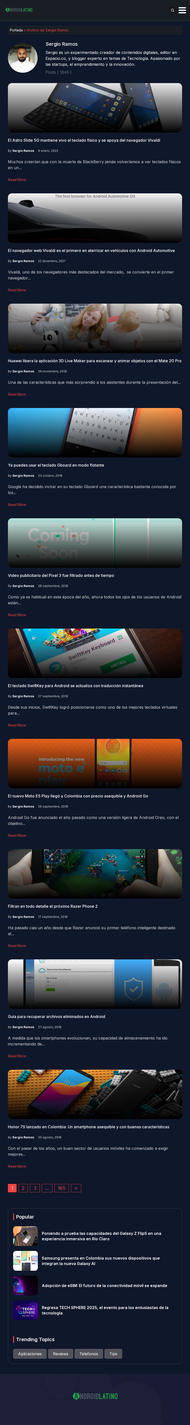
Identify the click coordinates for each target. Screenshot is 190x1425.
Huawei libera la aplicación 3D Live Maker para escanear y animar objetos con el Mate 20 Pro (95, 360)
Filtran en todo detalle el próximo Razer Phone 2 (53, 906)
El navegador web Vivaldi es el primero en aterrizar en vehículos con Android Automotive (91, 250)
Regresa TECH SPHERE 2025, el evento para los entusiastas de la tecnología (105, 1310)
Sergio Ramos (23, 151)
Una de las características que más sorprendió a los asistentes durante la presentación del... (94, 382)
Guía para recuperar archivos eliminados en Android (56, 1016)
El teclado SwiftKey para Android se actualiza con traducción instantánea (75, 685)
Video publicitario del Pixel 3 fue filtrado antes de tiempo (61, 575)
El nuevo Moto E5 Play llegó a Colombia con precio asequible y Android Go (78, 795)
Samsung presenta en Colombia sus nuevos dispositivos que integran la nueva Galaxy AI (101, 1261)
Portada (16, 30)
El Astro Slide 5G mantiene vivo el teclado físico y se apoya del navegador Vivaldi (84, 140)
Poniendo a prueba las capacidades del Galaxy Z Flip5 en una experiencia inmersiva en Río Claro (101, 1236)
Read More (17, 180)
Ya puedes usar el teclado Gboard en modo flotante (56, 465)
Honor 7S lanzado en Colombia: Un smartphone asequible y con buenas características (88, 1126)
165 (62, 1188)
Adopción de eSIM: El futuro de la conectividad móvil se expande (104, 1285)
